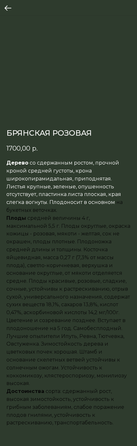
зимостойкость (50, 399)
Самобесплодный (97, 328)
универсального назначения (63, 297)
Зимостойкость (61, 344)
